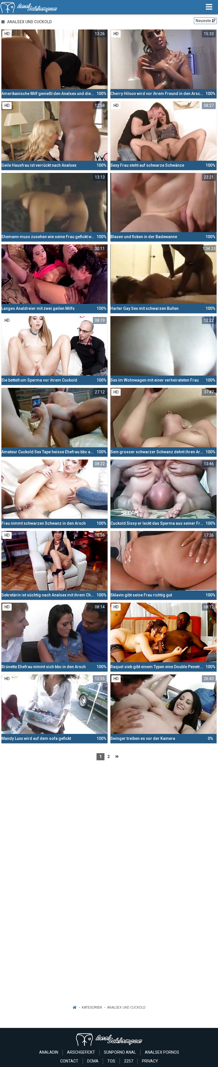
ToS (111, 1061)
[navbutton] (209, 7)
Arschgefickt (81, 1052)
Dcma (92, 1061)
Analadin (48, 1052)
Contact (69, 1061)
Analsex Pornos (162, 1052)
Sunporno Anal (120, 1052)
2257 (128, 1061)
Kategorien (92, 1007)
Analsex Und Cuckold (126, 1007)
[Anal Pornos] (29, 7)
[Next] (116, 756)
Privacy (150, 1061)
